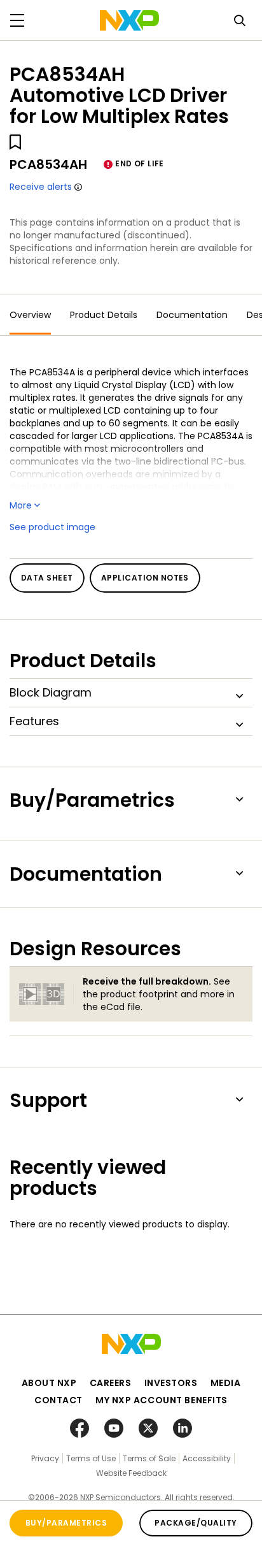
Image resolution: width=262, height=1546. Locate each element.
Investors (171, 1382)
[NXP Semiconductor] (129, 20)
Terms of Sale (149, 1458)
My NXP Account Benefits (161, 1400)
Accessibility (207, 1458)
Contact (58, 1400)
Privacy (45, 1458)
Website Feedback (131, 1473)
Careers (111, 1382)
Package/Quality (196, 1522)
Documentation (192, 314)
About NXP (49, 1382)
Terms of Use (91, 1458)
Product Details (103, 314)
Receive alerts (41, 186)
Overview (30, 314)
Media (225, 1382)
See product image (52, 527)
